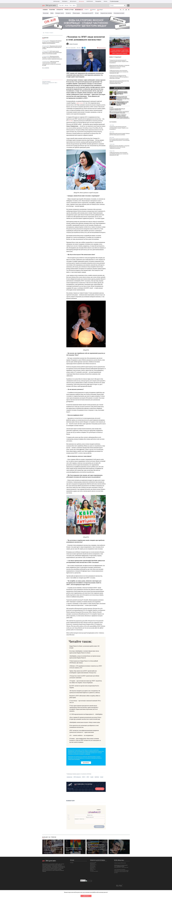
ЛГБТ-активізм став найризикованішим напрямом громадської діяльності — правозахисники (84, 731)
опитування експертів (119, 13)
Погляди (100, 9)
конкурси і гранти (60, 13)
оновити (98, 809)
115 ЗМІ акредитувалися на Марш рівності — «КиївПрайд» (86, 714)
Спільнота (59, 9)
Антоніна (105, 1)
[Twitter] (84, 47)
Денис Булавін (73, 44)
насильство (69, 777)
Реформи (52, 9)
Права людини (76, 13)
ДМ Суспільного (73, 1)
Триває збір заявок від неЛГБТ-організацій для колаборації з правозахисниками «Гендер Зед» (83, 671)
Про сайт (61, 5)
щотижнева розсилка (83, 784)
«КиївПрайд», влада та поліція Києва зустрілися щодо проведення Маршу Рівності (84, 657)
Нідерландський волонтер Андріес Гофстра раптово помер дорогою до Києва (52, 47)
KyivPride (97, 777)
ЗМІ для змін (81, 1)
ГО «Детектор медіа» (114, 1)
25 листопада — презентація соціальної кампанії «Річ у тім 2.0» (85, 701)
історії (97, 13)
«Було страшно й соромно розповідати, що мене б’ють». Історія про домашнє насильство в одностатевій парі (85, 718)
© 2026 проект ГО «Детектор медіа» (121, 865)
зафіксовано (79, 103)
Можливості (79, 9)
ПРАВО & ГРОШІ (69, 9)
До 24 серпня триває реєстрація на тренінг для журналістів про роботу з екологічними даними (52, 52)
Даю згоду (86, 895)
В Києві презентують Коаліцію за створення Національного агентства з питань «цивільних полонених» (52, 58)
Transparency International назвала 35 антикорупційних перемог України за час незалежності (51, 42)
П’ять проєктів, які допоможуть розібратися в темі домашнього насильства (84, 726)
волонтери (46, 13)
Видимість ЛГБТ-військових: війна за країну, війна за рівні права (84, 696)
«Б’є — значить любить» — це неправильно (81, 735)
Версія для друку (102, 47)
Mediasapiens (92, 863)
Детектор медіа (56, 1)
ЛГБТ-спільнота (77, 777)
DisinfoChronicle (90, 1)
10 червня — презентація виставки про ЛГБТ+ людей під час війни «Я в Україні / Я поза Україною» (85, 681)
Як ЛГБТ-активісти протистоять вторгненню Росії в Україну (84, 686)
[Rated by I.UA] (89, 881)
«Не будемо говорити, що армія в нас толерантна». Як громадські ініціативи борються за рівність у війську (84, 691)
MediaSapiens (64, 1)
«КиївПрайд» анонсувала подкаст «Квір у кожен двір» (84, 722)
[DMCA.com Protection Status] (83, 881)
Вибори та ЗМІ (92, 869)
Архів (74, 5)
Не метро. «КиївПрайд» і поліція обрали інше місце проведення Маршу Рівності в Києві (84, 652)
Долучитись (86, 762)
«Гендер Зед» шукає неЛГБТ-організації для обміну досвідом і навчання (84, 676)
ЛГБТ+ (83, 777)
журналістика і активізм (106, 13)
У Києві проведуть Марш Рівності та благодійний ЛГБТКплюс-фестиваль (83, 662)
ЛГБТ (88, 777)
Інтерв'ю (93, 9)
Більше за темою (49, 837)
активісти (68, 13)
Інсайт (70, 120)
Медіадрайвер (98, 1)
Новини (45, 9)
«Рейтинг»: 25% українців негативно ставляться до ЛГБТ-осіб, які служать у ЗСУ (85, 666)
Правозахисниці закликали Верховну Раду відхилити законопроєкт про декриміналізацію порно (119, 82)
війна (52, 13)
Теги (70, 5)
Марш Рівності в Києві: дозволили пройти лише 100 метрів (84, 647)
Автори (66, 5)
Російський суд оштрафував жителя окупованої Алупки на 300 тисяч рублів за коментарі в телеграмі (119, 77)
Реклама (71, 862)
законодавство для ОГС (88, 13)
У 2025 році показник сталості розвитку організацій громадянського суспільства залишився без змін (51, 63)
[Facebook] (82, 47)
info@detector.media (120, 866)
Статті (87, 9)
